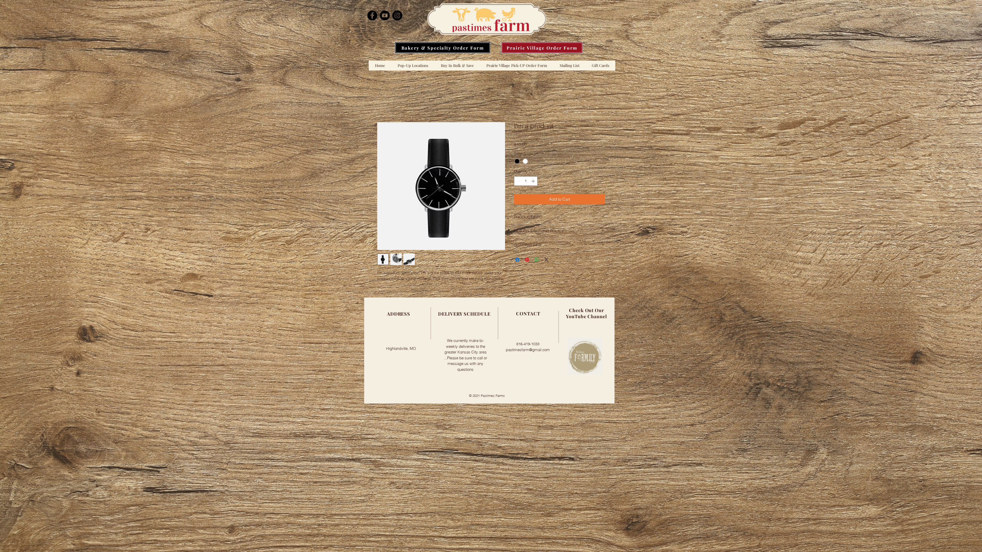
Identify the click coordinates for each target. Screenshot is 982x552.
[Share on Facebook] (517, 260)
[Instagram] (397, 15)
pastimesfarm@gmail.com (528, 350)
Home (382, 104)
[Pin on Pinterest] (527, 260)
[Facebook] (372, 15)
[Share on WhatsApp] (537, 260)
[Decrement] (518, 181)
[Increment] (533, 181)
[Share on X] (546, 260)
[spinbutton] (525, 181)
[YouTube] (385, 15)
